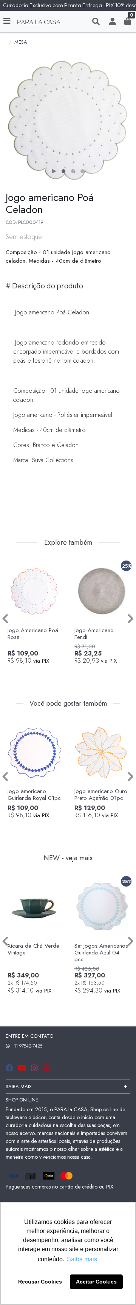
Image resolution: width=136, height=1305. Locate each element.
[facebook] (10, 1067)
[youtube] (23, 1067)
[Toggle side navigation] (8, 21)
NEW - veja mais (68, 858)
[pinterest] (45, 1067)
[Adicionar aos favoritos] (17, 564)
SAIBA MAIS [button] (19, 1086)
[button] (112, 21)
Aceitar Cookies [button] (96, 1282)
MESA (20, 42)
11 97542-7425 (28, 1046)
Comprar (38, 673)
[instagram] (35, 1067)
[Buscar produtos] (96, 21)
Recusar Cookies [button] (40, 1282)
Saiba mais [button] (82, 1259)
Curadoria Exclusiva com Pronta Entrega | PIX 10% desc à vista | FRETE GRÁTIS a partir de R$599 (69, 5)
